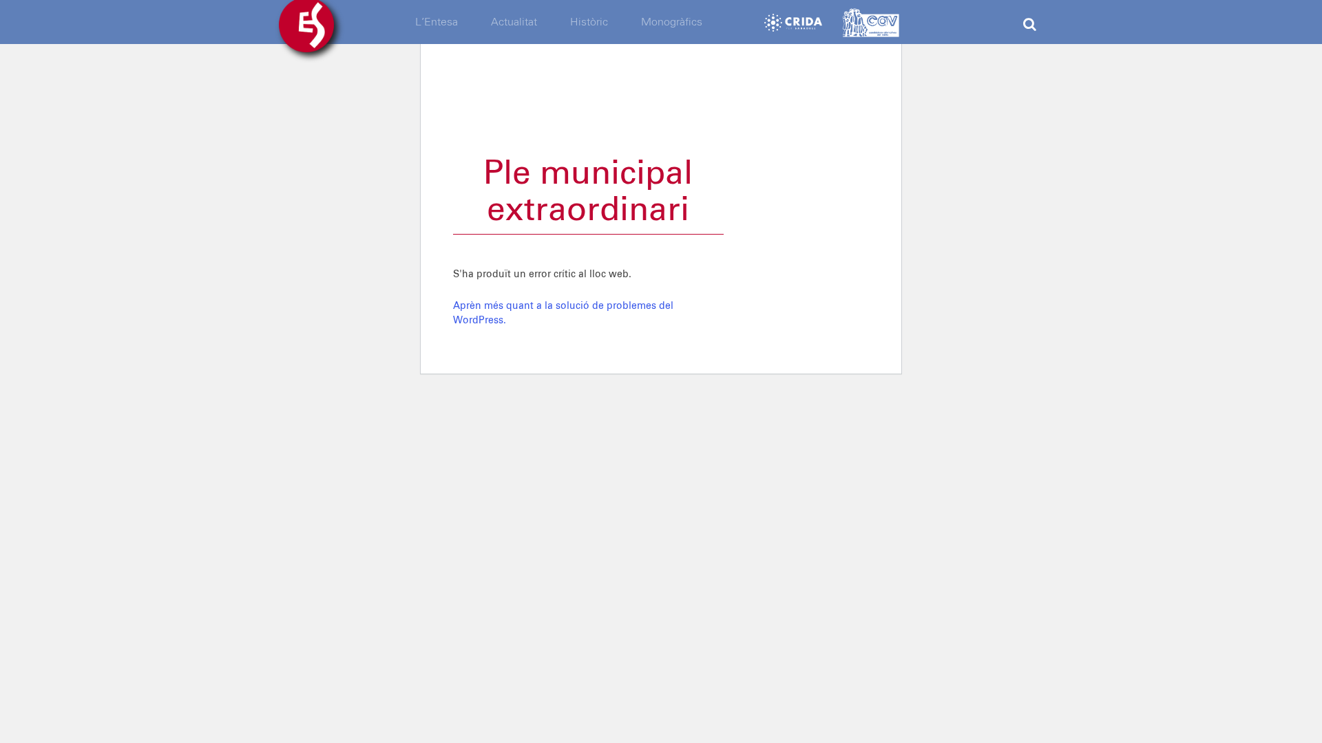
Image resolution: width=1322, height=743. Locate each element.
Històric (589, 22)
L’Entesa (436, 22)
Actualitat (514, 22)
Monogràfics (671, 22)
